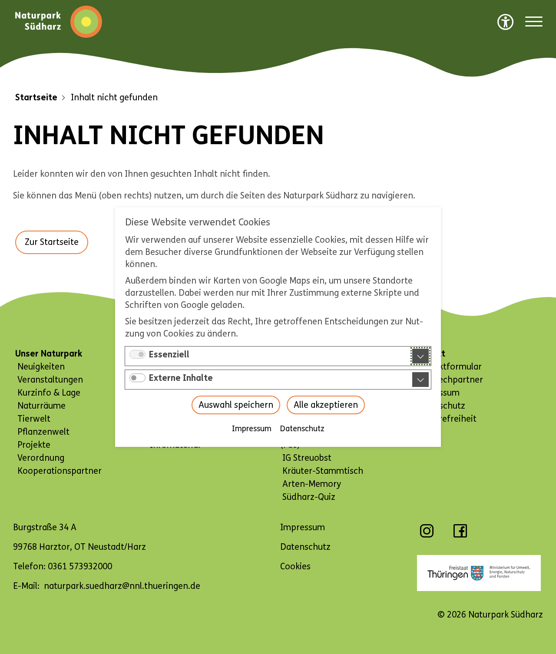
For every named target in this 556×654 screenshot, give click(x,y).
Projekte (33, 445)
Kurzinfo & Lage (48, 393)
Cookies (295, 566)
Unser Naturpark (48, 354)
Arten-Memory (311, 484)
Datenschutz (302, 428)
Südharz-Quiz (308, 497)
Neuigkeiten (41, 367)
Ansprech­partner (449, 380)
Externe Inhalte (181, 378)
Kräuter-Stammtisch (322, 471)
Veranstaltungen (50, 380)
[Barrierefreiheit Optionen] (505, 21)
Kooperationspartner (59, 471)
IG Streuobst (306, 458)
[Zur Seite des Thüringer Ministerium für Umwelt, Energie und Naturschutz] (479, 573)
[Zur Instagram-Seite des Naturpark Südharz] (427, 535)
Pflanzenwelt (43, 432)
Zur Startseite (52, 242)
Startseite (36, 97)
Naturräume (41, 406)
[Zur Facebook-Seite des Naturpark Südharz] (460, 535)
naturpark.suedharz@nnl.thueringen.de (122, 586)
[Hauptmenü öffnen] (534, 22)
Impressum (251, 428)
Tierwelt (33, 419)
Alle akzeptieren (326, 405)
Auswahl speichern (236, 405)
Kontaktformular (448, 367)
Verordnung (40, 458)
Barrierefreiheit (446, 419)
